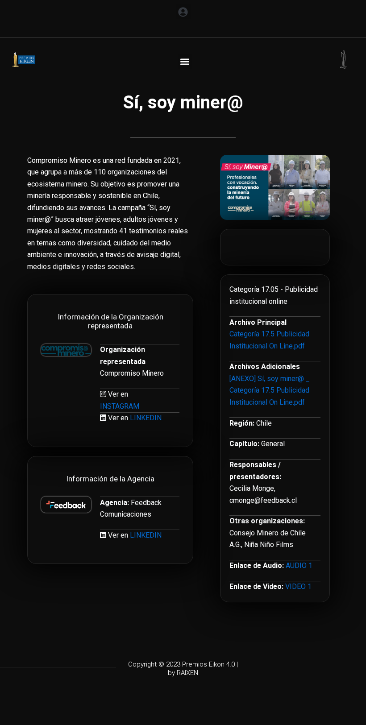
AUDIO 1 (299, 565)
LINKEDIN (146, 418)
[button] (183, 11)
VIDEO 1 (298, 586)
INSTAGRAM (119, 406)
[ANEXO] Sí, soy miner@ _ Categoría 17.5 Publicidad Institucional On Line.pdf (269, 390)
